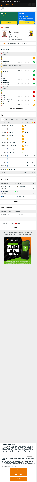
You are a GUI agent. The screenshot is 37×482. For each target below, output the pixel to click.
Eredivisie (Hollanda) (8, 53)
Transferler (12, 44)
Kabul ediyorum (18, 469)
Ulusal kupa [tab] (10, 120)
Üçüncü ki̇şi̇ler (29, 456)
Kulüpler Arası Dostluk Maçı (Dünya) (12, 66)
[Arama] (29, 4)
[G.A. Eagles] (31, 36)
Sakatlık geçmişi (23, 44)
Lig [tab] (3, 120)
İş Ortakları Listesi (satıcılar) (9, 466)
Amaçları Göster (18, 478)
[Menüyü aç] (33, 4)
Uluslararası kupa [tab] (21, 120)
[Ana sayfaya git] (9, 5)
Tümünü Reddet (19, 474)
